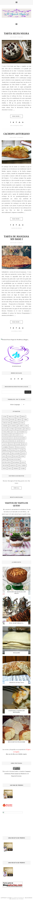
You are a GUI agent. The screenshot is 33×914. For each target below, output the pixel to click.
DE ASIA (4, 428)
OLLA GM (19, 450)
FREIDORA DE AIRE (14, 441)
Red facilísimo (16, 462)
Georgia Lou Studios (17, 898)
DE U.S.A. (20, 434)
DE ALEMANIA (13, 425)
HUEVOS (24, 444)
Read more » (16, 116)
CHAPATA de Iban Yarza (16, 682)
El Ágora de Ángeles (18, 897)
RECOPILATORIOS (6, 462)
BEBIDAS (23, 416)
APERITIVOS (11, 416)
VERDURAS (16, 468)
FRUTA (22, 441)
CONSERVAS (15, 422)
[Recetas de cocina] (8, 806)
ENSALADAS (5, 441)
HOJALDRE (18, 444)
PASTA (3, 456)
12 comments (20, 137)
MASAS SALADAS (20, 447)
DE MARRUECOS (22, 431)
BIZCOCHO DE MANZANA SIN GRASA (16, 592)
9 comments (20, 37)
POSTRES (22, 456)
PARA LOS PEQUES (14, 125)
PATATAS (9, 456)
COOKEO (22, 422)
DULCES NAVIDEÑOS (20, 438)
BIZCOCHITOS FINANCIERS (16, 742)
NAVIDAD (13, 450)
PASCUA (24, 453)
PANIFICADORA (6, 453)
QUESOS (4, 459)
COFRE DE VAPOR (6, 422)
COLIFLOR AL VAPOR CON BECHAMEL (16, 711)
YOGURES (22, 468)
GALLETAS (4, 444)
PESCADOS (15, 456)
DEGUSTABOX (5, 438)
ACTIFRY (4, 416)
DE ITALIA (14, 431)
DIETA (12, 438)
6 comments (20, 242)
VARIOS (10, 468)
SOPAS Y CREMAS (22, 465)
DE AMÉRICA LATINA (23, 425)
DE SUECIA (13, 434)
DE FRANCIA (19, 428)
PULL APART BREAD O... (16, 623)
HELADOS (11, 444)
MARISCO (12, 447)
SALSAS (23, 462)
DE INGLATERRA (6, 431)
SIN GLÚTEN (5, 465)
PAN (24, 450)
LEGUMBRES (5, 447)
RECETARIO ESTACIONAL (14, 459)
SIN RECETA (13, 465)
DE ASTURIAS (19, 228)
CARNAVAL (19, 419)
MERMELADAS (5, 450)
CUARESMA (5, 425)
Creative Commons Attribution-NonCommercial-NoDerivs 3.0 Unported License (17, 774)
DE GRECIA (26, 428)
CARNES (13, 228)
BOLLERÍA (12, 419)
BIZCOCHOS (5, 419)
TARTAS (21, 125)
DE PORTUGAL (5, 434)
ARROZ (17, 416)
